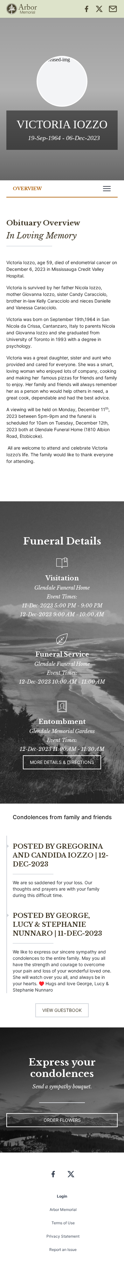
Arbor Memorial (63, 1209)
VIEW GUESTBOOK (62, 1010)
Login (62, 1196)
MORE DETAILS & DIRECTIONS (62, 762)
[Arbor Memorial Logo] (21, 8)
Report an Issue (63, 1249)
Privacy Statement (62, 1236)
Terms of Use (63, 1222)
